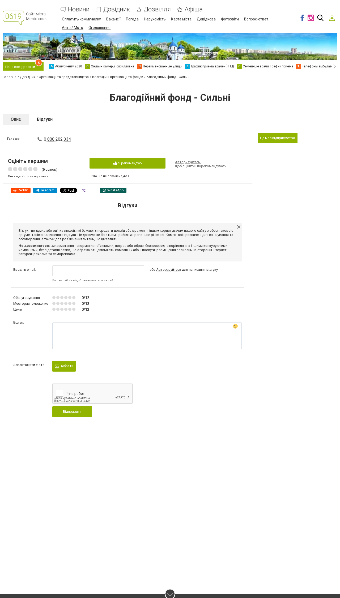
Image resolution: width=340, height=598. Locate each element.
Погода (132, 19)
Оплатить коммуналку (81, 19)
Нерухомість (155, 19)
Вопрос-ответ (256, 19)
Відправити (72, 412)
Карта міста (181, 19)
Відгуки (45, 119)
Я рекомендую (129, 163)
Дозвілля (157, 9)
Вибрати (66, 366)
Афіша (194, 9)
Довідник (116, 9)
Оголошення (99, 27)
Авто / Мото (72, 27)
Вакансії (113, 19)
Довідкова (206, 19)
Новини (79, 9)
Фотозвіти (230, 19)
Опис (16, 119)
